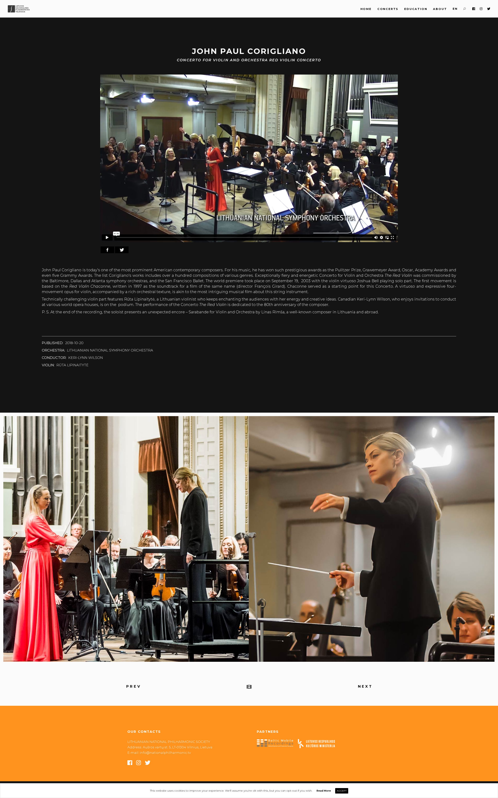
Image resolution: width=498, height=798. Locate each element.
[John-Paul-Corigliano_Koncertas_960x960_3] (371, 539)
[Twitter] (122, 249)
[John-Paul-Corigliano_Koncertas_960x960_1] (126, 539)
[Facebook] (107, 249)
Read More (324, 790)
